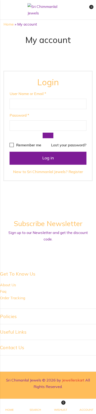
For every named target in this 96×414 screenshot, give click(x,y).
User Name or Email (28, 93)
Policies (8, 316)
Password (19, 115)
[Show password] (48, 135)
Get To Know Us (17, 274)
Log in (48, 158)
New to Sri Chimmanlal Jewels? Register (48, 171)
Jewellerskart (73, 380)
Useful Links (13, 332)
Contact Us (12, 347)
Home (8, 24)
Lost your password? (68, 145)
